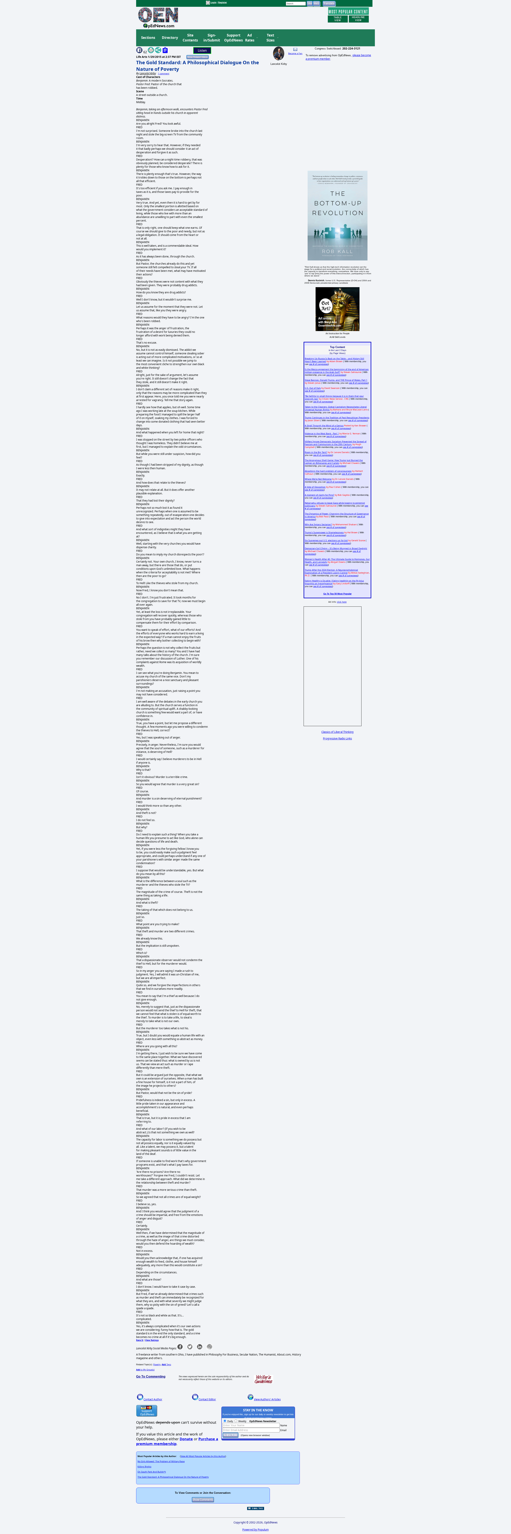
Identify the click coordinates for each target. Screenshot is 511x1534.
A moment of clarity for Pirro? (319, 495)
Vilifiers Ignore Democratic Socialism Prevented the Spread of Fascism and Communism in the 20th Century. (335, 443)
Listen (202, 50)
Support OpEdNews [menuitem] (232, 38)
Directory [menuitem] (169, 37)
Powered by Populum (255, 1529)
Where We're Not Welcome (318, 479)
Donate (186, 1438)
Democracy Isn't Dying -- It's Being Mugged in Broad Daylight (336, 548)
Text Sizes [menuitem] (270, 38)
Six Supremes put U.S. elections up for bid (326, 540)
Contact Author (153, 1399)
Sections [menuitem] (148, 37)
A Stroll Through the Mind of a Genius (324, 425)
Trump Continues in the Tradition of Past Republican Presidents (337, 417)
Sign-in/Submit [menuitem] (211, 38)
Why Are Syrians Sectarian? (318, 524)
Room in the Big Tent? (316, 452)
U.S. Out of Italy (313, 388)
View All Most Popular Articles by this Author (203, 1456)
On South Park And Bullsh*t (152, 1471)
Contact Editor (207, 1399)
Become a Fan (295, 53)
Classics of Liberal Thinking (337, 732)
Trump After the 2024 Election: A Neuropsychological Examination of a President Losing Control (331, 571)
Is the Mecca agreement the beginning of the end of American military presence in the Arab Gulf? (337, 371)
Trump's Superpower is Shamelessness (324, 532)
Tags (166, 1364)
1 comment (163, 73)
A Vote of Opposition (315, 487)
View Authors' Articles (267, 1399)
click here (342, 601)
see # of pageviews (318, 364)
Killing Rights (144, 1466)
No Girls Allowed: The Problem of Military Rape (161, 1461)
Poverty (156, 1364)
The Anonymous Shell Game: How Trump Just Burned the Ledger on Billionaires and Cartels (334, 461)
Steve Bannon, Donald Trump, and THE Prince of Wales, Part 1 (336, 380)
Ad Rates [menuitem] (249, 38)
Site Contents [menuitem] (190, 38)
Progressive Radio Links (337, 738)
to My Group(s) (145, 1369)
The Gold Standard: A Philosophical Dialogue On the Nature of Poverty (173, 1477)
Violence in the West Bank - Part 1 (322, 433)
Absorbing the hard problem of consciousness (328, 471)
